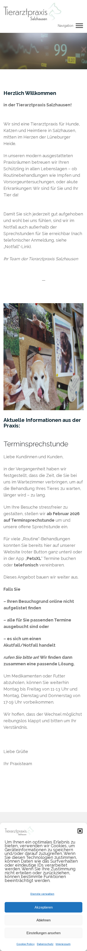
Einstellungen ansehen (43, 933)
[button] (80, 831)
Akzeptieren (44, 907)
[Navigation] (79, 25)
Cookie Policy (25, 944)
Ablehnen (43, 920)
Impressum (63, 944)
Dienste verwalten (42, 893)
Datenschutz (45, 944)
